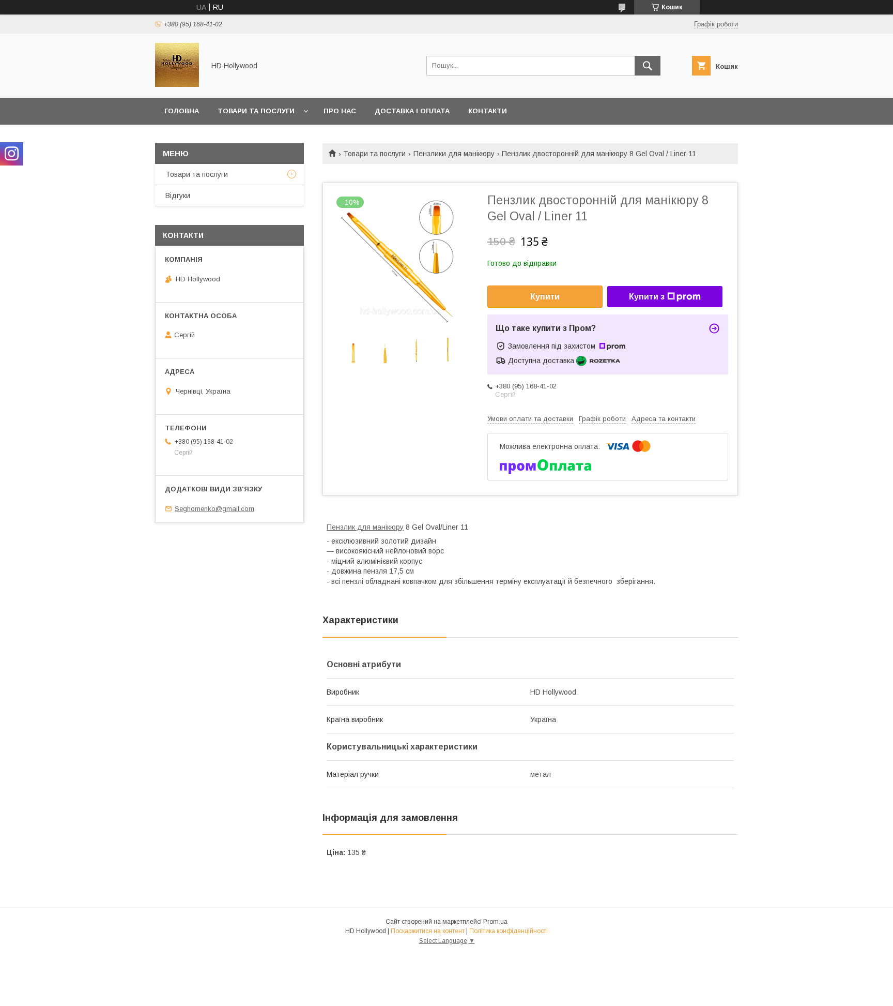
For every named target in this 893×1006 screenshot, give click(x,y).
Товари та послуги (256, 111)
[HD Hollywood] (177, 84)
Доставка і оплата (412, 111)
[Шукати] (647, 66)
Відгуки (177, 195)
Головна (181, 111)
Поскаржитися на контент (428, 931)
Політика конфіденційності (508, 931)
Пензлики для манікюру (454, 153)
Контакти (487, 111)
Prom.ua (495, 921)
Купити (545, 296)
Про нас (340, 111)
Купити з (647, 296)
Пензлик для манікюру (365, 527)
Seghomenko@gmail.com (214, 509)
